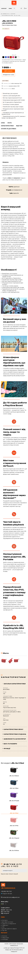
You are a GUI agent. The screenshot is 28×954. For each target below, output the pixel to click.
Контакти (4, 920)
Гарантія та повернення (9, 923)
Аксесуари (5, 939)
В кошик (9, 71)
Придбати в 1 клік (8, 74)
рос (6, 903)
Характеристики (7, 125)
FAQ (3, 927)
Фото (9, 122)
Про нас (4, 930)
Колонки (4, 936)
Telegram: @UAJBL (7, 893)
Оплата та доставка (8, 128)
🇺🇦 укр (2, 903)
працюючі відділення (19, 145)
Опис (3, 122)
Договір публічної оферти (9, 928)
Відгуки (19, 125)
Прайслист (5, 925)
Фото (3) (14, 55)
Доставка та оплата (7, 922)
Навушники (5, 937)
